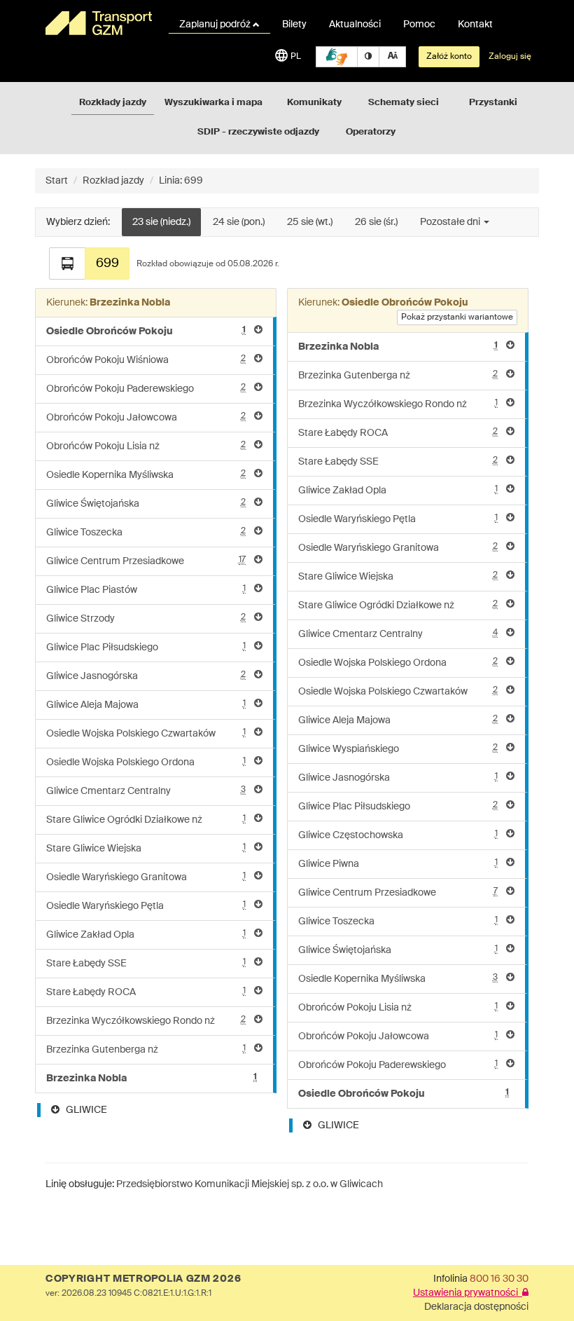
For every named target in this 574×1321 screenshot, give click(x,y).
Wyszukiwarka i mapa (213, 102)
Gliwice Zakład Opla (146, 934)
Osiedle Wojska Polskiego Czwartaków (146, 733)
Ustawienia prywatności (467, 1293)
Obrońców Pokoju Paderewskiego (146, 388)
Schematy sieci (403, 102)
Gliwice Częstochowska (398, 835)
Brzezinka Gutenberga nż (146, 1049)
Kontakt (475, 24)
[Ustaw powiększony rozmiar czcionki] (392, 56)
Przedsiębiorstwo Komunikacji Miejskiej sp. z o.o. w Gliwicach (249, 1184)
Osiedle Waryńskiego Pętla (146, 906)
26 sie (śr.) (376, 222)
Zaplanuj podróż (216, 24)
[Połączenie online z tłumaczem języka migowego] (337, 56)
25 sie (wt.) (309, 222)
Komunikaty (314, 102)
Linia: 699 (181, 181)
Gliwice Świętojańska (146, 503)
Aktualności (355, 24)
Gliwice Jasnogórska (146, 676)
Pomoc (419, 24)
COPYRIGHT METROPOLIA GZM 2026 (143, 1279)
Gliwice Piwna (398, 863)
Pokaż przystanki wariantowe (457, 317)
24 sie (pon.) (239, 222)
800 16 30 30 (499, 1279)
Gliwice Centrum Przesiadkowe (146, 561)
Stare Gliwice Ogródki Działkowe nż (146, 819)
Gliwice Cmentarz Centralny (146, 791)
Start (57, 181)
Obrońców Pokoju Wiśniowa (146, 360)
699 (107, 263)
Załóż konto (449, 57)
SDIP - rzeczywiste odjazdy (258, 132)
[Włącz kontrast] (368, 56)
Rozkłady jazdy (112, 102)
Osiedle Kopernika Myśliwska (146, 475)
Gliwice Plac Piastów (146, 589)
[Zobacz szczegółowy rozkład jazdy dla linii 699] (67, 263)
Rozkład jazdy (113, 181)
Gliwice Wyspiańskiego (398, 749)
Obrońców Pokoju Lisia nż (146, 446)
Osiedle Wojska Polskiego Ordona (146, 762)
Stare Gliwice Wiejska (146, 848)
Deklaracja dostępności (476, 1307)
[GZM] (98, 23)
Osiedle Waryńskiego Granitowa (146, 877)
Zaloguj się (510, 57)
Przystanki (493, 102)
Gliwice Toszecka (146, 532)
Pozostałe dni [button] (451, 222)
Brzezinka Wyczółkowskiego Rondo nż (146, 1020)
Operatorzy (371, 132)
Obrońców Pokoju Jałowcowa (146, 417)
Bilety (294, 24)
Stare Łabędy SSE (146, 963)
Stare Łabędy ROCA (146, 992)
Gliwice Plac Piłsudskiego (146, 647)
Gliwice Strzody (146, 618)
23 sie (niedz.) (161, 222)
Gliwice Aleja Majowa (146, 704)
